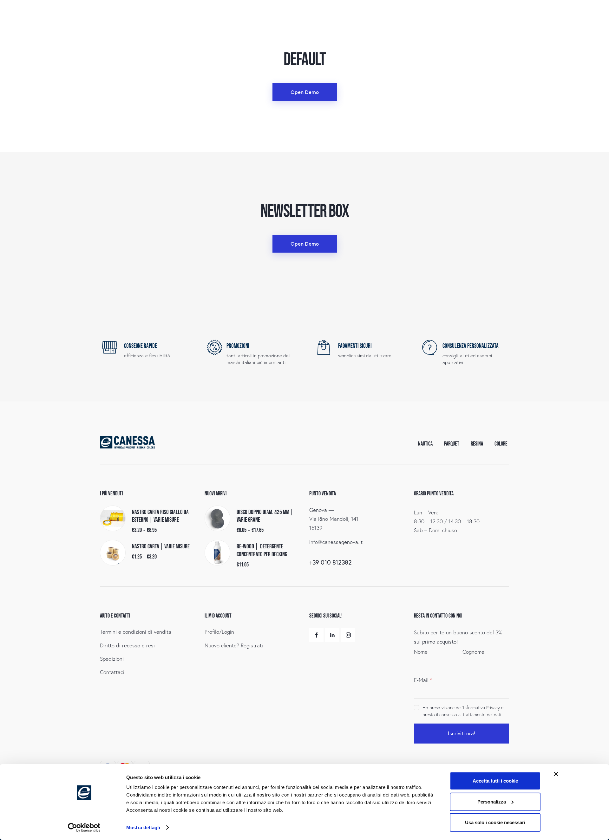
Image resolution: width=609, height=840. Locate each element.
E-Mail (421, 680)
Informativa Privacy (481, 707)
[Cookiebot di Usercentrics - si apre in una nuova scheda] (84, 827)
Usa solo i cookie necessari (495, 822)
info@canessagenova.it (336, 542)
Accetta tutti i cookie (495, 781)
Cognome (473, 651)
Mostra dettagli (143, 827)
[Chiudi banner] (556, 774)
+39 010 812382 (330, 562)
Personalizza (491, 801)
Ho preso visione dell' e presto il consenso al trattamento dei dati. (462, 711)
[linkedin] (332, 635)
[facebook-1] (316, 635)
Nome (421, 651)
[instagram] (348, 635)
